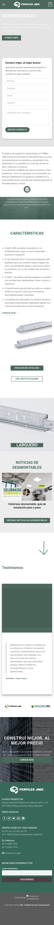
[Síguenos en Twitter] (14, 818)
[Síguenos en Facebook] (4, 818)
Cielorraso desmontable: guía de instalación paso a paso (27, 505)
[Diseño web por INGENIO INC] (33, 898)
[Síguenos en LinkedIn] (23, 818)
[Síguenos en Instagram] (9, 818)
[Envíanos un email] (18, 818)
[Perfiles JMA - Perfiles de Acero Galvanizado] (27, 4)
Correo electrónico (9, 868)
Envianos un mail (13, 853)
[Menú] (3, 4)
